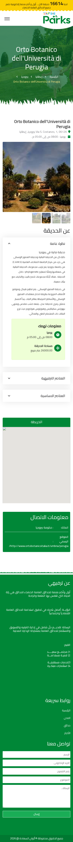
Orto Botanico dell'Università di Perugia (36, 81)
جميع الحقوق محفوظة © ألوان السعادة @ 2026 (36, 838)
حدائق (67, 725)
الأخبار (67, 733)
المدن (67, 718)
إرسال (36, 814)
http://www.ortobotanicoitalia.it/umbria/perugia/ (38, 545)
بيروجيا (24, 76)
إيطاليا (39, 76)
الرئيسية (54, 76)
